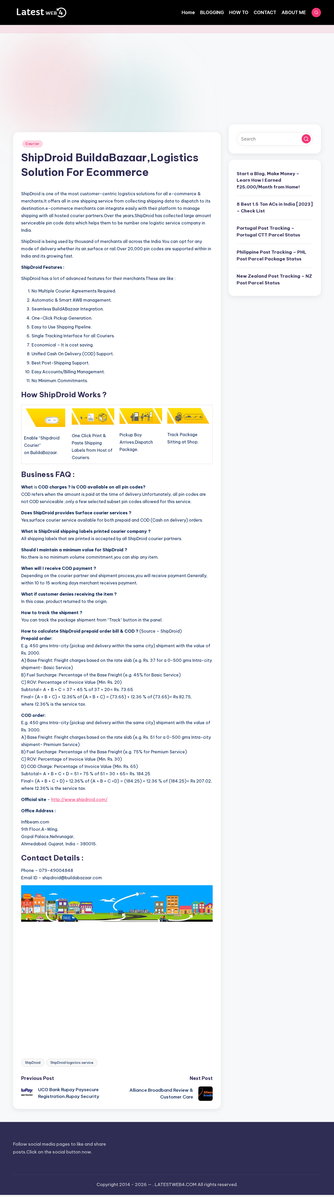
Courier (32, 144)
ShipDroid (32, 1062)
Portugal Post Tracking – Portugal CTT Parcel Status (268, 231)
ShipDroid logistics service (71, 1062)
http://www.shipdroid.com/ (79, 799)
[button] (306, 139)
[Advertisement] (167, 72)
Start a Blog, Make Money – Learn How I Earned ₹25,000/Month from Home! (268, 180)
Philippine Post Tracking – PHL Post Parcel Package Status (271, 255)
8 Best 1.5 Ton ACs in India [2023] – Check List (275, 207)
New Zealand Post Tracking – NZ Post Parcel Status (274, 279)
